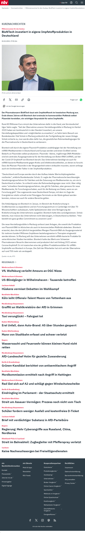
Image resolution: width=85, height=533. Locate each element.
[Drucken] (29, 100)
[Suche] (76, 2)
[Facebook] (4, 100)
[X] (10, 100)
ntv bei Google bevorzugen (15, 106)
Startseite (5, 8)
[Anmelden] (71, 2)
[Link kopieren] (22, 100)
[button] (42, 69)
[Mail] (16, 100)
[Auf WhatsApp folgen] (81, 100)
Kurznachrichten (17, 8)
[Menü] (82, 2)
